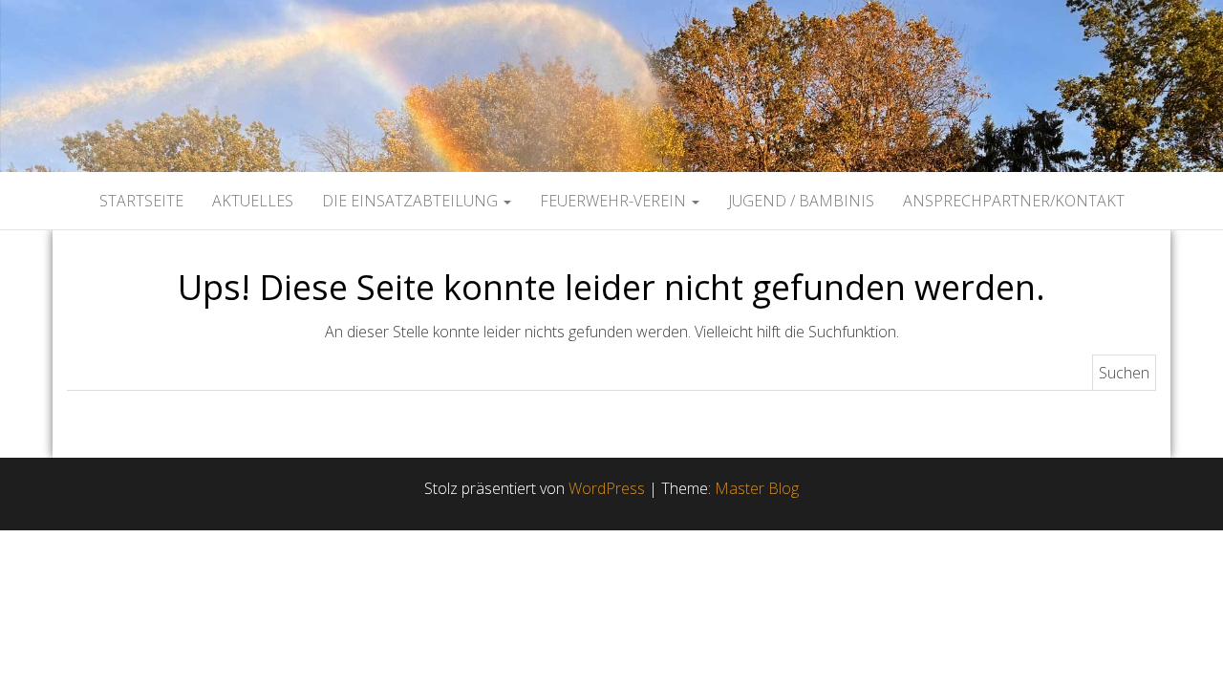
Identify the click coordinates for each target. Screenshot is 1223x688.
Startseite (141, 200)
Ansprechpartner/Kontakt (1014, 200)
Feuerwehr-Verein (615, 200)
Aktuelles (252, 200)
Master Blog (757, 488)
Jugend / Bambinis (801, 200)
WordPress (607, 488)
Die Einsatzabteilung (412, 200)
